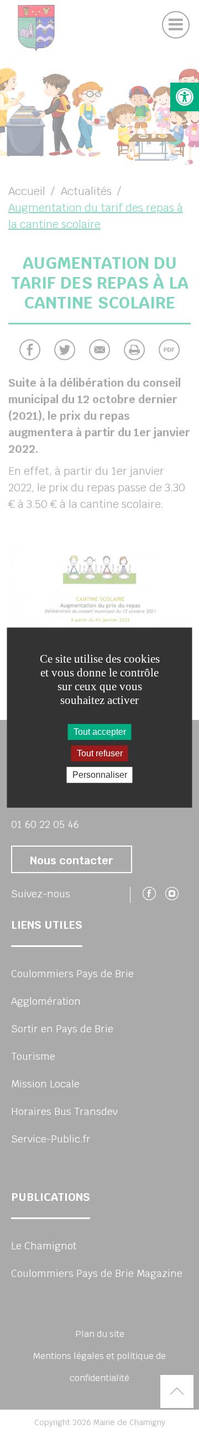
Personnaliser (99, 774)
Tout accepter (100, 732)
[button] (184, 97)
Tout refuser (100, 753)
